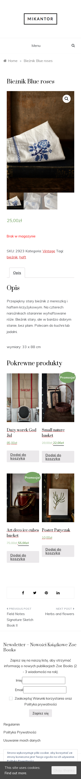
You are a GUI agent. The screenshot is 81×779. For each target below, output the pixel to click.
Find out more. (15, 773)
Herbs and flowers (59, 614)
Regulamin (11, 724)
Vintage (49, 251)
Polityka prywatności (40, 704)
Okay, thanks (64, 770)
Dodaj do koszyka (18, 456)
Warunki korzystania (48, 698)
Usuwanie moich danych (21, 740)
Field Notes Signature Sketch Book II (20, 619)
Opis (17, 272)
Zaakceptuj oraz (43, 701)
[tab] (17, 273)
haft (22, 257)
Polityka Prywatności (19, 732)
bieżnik (12, 257)
